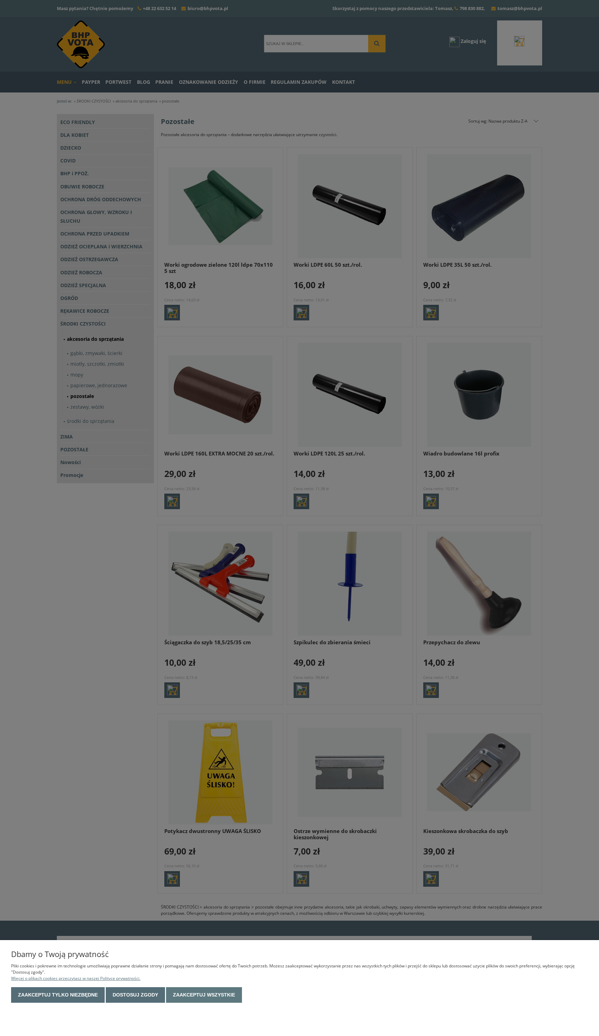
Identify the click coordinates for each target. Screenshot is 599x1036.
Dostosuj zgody (135, 995)
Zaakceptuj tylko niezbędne (58, 995)
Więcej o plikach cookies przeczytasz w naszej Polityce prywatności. (75, 978)
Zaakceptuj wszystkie (204, 995)
